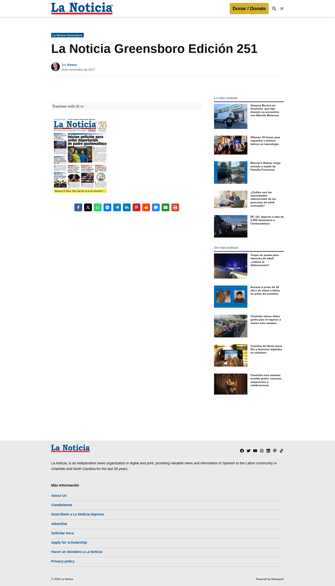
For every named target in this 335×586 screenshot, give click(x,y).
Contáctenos (61, 505)
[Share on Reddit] (146, 207)
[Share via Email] (165, 207)
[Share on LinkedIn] (127, 207)
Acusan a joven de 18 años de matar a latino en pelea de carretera (265, 290)
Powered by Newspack (270, 579)
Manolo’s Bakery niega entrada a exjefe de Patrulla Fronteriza (265, 166)
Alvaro (72, 64)
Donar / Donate (249, 8)
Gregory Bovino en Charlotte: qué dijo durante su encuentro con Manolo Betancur (264, 110)
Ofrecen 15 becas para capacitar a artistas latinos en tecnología (265, 141)
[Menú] (282, 8)
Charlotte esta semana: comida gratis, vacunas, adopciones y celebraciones (266, 380)
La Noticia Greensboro (67, 35)
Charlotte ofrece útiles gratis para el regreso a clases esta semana (265, 320)
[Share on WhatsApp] (98, 207)
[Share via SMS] (156, 207)
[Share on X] (88, 207)
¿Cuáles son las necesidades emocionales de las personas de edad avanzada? (263, 199)
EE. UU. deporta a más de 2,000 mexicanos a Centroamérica (267, 220)
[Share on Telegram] (117, 207)
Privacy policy (63, 561)
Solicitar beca (62, 533)
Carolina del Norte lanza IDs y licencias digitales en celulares (266, 349)
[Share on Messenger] (107, 207)
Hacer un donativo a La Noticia (76, 552)
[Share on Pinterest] (136, 207)
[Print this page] (175, 207)
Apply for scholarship (69, 542)
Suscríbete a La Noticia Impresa (77, 514)
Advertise (59, 524)
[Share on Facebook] (78, 207)
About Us (59, 496)
